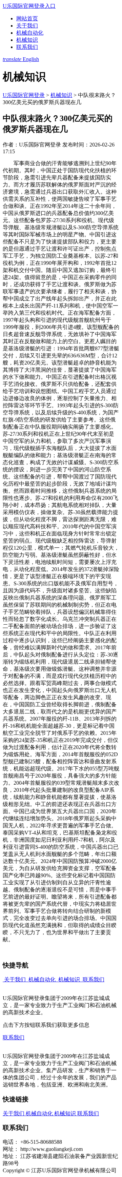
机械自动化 (29, 33)
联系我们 (27, 47)
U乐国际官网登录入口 (29, 6)
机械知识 (27, 40)
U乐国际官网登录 (24, 95)
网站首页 (27, 18)
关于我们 (27, 25)
